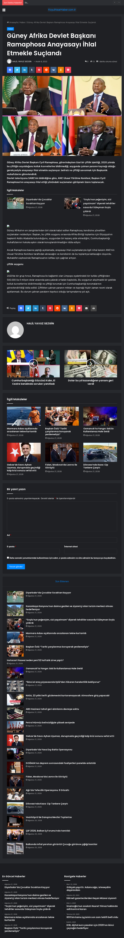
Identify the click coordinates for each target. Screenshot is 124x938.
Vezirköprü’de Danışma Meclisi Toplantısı (49, 817)
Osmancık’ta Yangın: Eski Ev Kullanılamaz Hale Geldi (98, 430)
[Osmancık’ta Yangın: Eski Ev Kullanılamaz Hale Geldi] (100, 416)
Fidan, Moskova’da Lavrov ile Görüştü (61, 466)
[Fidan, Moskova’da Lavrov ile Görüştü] (62, 452)
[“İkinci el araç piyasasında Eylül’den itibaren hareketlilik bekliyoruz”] (15, 686)
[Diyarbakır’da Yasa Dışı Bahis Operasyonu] (15, 753)
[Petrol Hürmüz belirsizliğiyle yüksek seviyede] (15, 726)
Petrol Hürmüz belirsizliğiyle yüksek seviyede (50, 722)
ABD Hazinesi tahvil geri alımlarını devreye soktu (52, 709)
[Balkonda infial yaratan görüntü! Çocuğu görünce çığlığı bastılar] (15, 848)
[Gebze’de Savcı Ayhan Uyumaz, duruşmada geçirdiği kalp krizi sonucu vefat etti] (24, 452)
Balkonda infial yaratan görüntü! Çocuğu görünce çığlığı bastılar (61, 844)
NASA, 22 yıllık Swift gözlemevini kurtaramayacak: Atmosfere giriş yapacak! (67, 695)
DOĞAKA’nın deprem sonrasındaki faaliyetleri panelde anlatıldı (61, 763)
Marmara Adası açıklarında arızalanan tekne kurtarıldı (22, 430)
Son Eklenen (62, 581)
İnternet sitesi (71, 546)
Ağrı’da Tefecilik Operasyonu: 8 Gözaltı (47, 790)
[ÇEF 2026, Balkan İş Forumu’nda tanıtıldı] (15, 835)
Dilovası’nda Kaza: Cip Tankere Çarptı (95, 466)
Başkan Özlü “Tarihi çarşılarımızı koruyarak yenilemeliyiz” (51, 2)
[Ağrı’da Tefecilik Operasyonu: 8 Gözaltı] (15, 794)
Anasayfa (13, 22)
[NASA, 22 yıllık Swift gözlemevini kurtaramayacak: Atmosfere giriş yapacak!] (15, 699)
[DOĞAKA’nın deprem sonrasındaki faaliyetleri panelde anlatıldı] (15, 767)
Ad (9, 535)
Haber (22, 22)
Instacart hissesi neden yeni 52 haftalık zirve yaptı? (35, 660)
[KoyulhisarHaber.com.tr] (62, 10)
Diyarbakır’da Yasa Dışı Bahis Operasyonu (49, 749)
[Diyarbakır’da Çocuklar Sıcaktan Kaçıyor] (15, 203)
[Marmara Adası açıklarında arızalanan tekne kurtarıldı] (24, 416)
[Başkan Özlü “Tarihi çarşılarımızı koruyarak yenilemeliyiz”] (62, 416)
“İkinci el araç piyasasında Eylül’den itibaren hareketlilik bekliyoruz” (63, 682)
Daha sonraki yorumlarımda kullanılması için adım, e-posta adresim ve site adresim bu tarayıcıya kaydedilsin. (63, 558)
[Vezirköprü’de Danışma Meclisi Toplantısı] (15, 821)
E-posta (11, 546)
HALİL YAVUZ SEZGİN (21, 61)
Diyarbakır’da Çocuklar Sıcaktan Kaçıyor (48, 592)
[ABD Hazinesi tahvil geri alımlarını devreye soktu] (15, 713)
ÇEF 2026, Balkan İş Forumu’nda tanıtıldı (48, 830)
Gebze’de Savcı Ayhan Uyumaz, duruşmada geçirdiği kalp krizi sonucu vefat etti (23, 467)
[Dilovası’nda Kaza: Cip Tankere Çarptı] (100, 452)
